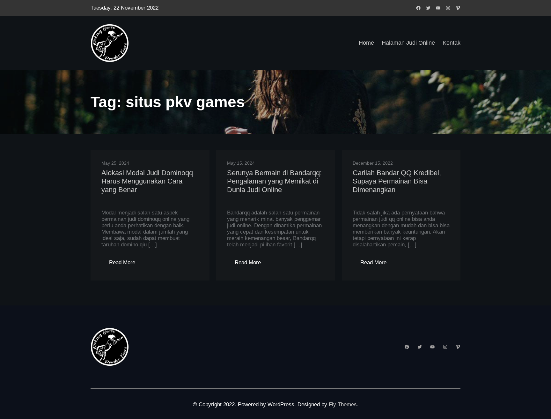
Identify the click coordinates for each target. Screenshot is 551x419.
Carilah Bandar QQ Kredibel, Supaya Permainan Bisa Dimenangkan (397, 181)
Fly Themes (343, 404)
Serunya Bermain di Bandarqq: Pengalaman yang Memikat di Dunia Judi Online (274, 181)
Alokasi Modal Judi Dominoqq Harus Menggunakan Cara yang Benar (147, 181)
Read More (126, 264)
